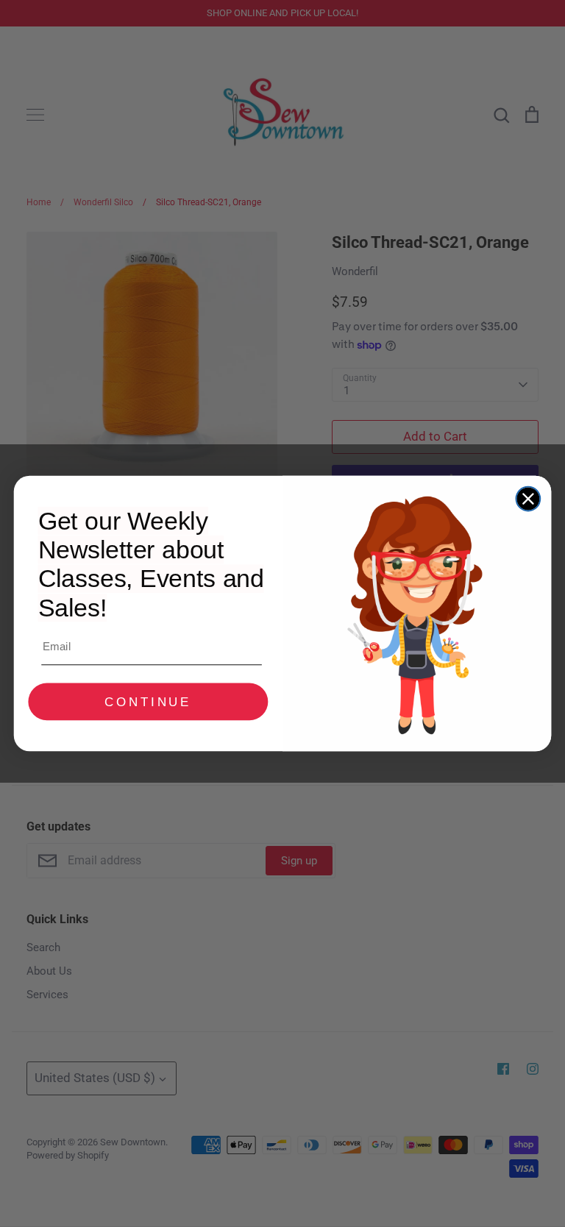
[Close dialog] (528, 499)
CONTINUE (147, 702)
